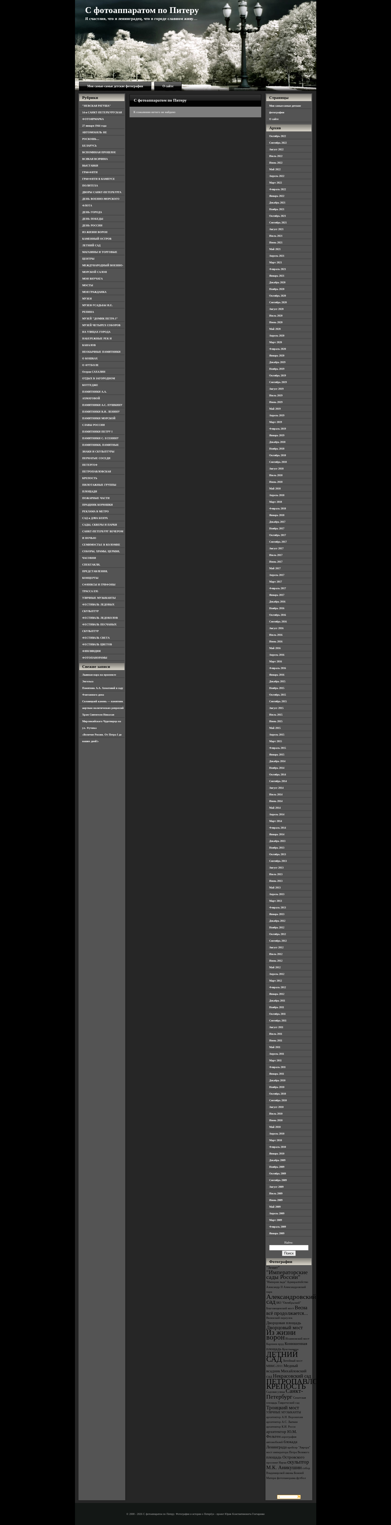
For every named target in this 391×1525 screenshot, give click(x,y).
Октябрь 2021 (277, 215)
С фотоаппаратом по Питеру (142, 10)
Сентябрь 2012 (278, 940)
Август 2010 (276, 1107)
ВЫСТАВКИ (90, 165)
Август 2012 (276, 947)
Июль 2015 (275, 714)
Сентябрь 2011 (277, 1020)
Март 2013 (275, 900)
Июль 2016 (275, 634)
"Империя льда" (276, 1282)
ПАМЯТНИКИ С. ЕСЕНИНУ (100, 438)
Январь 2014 (276, 834)
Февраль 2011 (277, 1067)
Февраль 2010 (277, 1146)
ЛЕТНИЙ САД (91, 245)
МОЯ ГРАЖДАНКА (94, 291)
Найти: (288, 1242)
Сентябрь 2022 (278, 142)
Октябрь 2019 (277, 375)
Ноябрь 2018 (276, 448)
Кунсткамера (290, 1349)
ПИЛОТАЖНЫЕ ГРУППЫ (99, 484)
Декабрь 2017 (277, 521)
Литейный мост (292, 1360)
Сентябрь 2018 (278, 461)
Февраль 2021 (277, 269)
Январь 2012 (276, 993)
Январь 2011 (276, 1073)
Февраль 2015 (277, 747)
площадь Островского (285, 1457)
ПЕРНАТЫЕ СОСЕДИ (96, 458)
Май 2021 (275, 249)
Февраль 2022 (277, 189)
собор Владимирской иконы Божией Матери (288, 1473)
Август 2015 (276, 708)
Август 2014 (276, 787)
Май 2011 (274, 1047)
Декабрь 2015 (277, 681)
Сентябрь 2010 (278, 1100)
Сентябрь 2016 (278, 621)
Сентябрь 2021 (278, 222)
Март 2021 (275, 262)
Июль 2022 (275, 156)
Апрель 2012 (276, 974)
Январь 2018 (276, 515)
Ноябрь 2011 (276, 1007)
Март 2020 (275, 342)
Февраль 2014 (277, 827)
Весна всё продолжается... (287, 1310)
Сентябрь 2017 (278, 541)
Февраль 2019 (277, 428)
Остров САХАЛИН (93, 371)
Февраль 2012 (277, 987)
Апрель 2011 (276, 1053)
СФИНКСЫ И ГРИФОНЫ (98, 584)
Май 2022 (275, 169)
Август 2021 (276, 229)
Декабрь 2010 (277, 1080)
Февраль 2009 (277, 1226)
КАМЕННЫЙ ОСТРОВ (96, 238)
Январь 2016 (276, 674)
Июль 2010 (275, 1113)
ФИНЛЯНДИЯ (91, 651)
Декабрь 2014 (277, 761)
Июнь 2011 (275, 1040)
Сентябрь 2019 (278, 382)
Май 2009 (275, 1206)
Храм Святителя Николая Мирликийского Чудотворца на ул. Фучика (101, 721)
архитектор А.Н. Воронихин (284, 1417)
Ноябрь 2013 (276, 847)
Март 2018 (275, 501)
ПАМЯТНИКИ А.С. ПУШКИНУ (102, 405)
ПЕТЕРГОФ (90, 464)
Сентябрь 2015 (278, 701)
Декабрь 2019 (277, 362)
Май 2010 (275, 1126)
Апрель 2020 (276, 335)
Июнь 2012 (275, 960)
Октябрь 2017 (277, 535)
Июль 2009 (275, 1193)
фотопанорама (286, 1478)
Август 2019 (276, 388)
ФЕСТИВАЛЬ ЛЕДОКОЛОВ (100, 617)
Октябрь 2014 (277, 774)
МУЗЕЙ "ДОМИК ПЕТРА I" (100, 318)
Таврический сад (289, 1402)
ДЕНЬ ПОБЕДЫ (92, 218)
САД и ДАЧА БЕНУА (95, 518)
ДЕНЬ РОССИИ (92, 225)
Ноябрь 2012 (276, 927)
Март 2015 (275, 741)
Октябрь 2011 (277, 1013)
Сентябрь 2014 (278, 781)
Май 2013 (275, 887)
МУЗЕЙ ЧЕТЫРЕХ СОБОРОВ (101, 325)
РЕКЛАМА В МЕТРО (95, 511)
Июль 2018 (275, 475)
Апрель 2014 (276, 814)
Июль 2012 (275, 954)
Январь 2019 (276, 435)
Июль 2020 (275, 315)
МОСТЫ (87, 285)
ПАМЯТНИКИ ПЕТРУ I (97, 431)
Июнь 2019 (275, 402)
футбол (301, 1478)
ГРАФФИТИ (90, 172)
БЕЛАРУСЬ (89, 145)
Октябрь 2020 (277, 295)
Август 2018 (276, 468)
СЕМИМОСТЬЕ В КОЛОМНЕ (101, 544)
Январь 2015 (276, 754)
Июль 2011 (275, 1033)
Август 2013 (276, 867)
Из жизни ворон (281, 1334)
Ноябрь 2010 (276, 1087)
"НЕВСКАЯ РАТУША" (96, 105)
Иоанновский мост (297, 1338)
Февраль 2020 (277, 348)
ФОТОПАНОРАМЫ (94, 657)
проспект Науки (276, 1462)
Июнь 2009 (275, 1200)
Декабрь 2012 (277, 920)
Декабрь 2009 (277, 1160)
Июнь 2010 (275, 1120)
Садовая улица (275, 1391)
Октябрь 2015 (277, 694)
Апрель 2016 (276, 654)
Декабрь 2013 (277, 841)
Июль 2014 (275, 794)
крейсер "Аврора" (299, 1447)
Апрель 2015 (276, 734)
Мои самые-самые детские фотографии (115, 86)
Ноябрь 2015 (276, 688)
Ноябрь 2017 (276, 528)
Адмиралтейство (297, 1282)
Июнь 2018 (275, 481)
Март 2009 (275, 1220)
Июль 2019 (275, 395)
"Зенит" (273, 1267)
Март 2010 (275, 1140)
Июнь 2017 (275, 561)
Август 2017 (276, 548)
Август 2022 (276, 149)
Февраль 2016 (277, 668)
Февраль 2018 (277, 508)
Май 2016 (275, 648)
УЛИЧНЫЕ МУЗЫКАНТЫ (99, 597)
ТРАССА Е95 (90, 591)
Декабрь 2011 (277, 1000)
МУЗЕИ (87, 298)
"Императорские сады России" (287, 1274)
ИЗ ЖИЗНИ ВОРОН (94, 232)
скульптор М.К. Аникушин (287, 1464)
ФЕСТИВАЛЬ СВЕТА (96, 637)
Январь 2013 (276, 914)
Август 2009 (276, 1186)
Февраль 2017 (277, 588)
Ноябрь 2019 (276, 368)
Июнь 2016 (275, 641)
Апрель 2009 (276, 1213)
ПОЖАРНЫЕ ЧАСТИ (96, 498)
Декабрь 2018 (277, 442)
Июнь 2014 (275, 801)
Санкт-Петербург (284, 1393)
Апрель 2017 (276, 575)
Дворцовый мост (284, 1327)
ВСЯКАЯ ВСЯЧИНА (95, 158)
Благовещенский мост (280, 1308)
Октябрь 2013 (277, 854)
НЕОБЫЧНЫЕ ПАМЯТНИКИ (101, 351)
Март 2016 (275, 661)
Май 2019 (275, 408)
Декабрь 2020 (277, 282)
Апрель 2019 (276, 415)
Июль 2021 (275, 235)
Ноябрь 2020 (276, 289)
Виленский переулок (279, 1317)
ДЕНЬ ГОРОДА (92, 212)
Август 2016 (276, 628)
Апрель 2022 (276, 175)
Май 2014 (275, 807)
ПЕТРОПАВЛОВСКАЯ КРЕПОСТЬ (305, 1383)
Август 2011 (276, 1027)
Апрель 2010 (276, 1133)
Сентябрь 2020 (278, 302)
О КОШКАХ (90, 358)
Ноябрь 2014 (276, 767)
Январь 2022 (276, 195)
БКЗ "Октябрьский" (288, 1302)
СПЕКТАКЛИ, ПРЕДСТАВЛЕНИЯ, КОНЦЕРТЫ (95, 571)
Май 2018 (275, 488)
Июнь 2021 (275, 242)
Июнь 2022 (275, 162)
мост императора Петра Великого (287, 1452)
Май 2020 (275, 328)
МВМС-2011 (274, 1366)
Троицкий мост (282, 1407)
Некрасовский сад (292, 1376)
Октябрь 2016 (277, 614)
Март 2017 (275, 581)
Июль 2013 (275, 874)
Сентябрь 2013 (278, 860)
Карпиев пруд (275, 1344)
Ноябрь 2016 (276, 608)
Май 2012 (275, 967)
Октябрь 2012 (277, 934)
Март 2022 (275, 182)
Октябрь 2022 (277, 136)
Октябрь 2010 (277, 1093)
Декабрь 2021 (277, 202)
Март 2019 (275, 422)
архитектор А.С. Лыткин (282, 1421)
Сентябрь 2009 (278, 1180)
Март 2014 (275, 821)
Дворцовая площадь (283, 1322)
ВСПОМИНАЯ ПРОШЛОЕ (99, 152)
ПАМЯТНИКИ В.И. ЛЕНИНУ (101, 411)
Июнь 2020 (275, 322)
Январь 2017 (276, 594)
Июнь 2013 (275, 880)
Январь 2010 (276, 1153)
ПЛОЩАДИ (89, 491)
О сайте (168, 86)
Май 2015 (275, 727)
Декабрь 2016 (277, 601)
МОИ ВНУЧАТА (92, 278)
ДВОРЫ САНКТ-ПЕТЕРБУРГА (101, 192)
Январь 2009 (276, 1233)
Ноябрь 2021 (276, 209)
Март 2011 (275, 1060)
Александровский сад (291, 1299)
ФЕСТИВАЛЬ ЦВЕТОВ (97, 644)
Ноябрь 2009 (276, 1166)
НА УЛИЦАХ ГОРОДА (96, 331)
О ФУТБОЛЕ (90, 365)
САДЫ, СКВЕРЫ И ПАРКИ (99, 524)
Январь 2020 (276, 355)
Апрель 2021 (276, 255)
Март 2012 (275, 980)
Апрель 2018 (276, 495)
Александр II (274, 1287)
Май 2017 (275, 568)
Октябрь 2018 (277, 455)
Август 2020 (276, 309)
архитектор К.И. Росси (281, 1426)
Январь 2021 (276, 275)
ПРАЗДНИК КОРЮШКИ (97, 504)
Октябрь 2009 (277, 1173)
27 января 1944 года (94, 125)
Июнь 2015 (275, 721)
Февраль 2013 (277, 907)
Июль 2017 (275, 555)
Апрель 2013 (276, 894)
